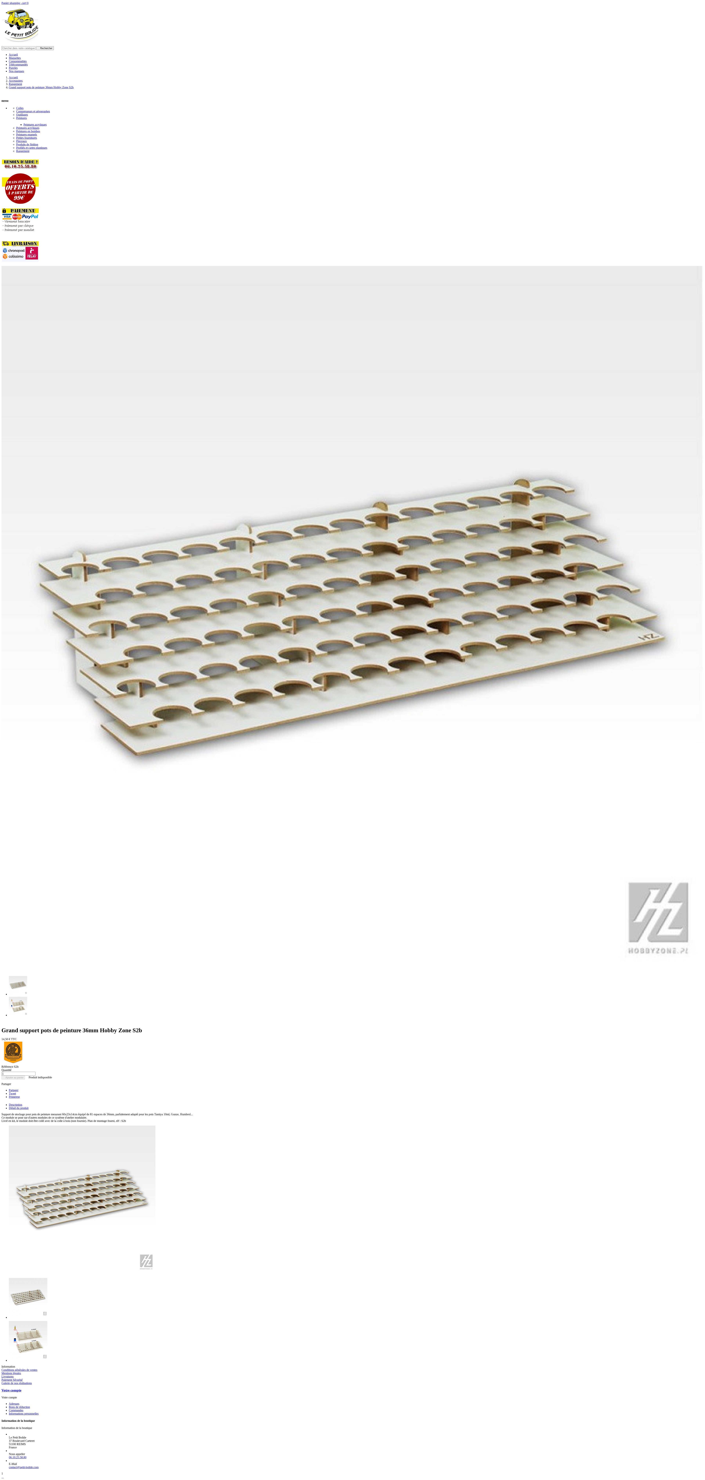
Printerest (14, 1096)
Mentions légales (11, 1373)
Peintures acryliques (35, 124)
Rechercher (45, 48)
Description (15, 1104)
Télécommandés (18, 64)
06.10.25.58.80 (17, 1457)
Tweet (12, 1093)
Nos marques (16, 71)
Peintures (21, 118)
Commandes (16, 1410)
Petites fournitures (26, 137)
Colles (20, 108)
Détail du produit (18, 1108)
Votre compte (11, 1390)
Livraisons (7, 1376)
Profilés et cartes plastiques (31, 147)
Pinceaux (21, 141)
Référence (7, 1066)
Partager (13, 1090)
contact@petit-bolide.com (24, 1467)
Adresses (14, 1403)
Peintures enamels (26, 134)
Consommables (18, 61)
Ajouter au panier (13, 1077)
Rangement (22, 151)
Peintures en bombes (28, 131)
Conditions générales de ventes (19, 1369)
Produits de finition (27, 144)
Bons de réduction (19, 1407)
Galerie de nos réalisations (16, 1383)
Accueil (13, 54)
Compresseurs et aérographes (33, 111)
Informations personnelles (24, 1413)
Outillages (22, 114)
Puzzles (13, 67)
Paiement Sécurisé (12, 1379)
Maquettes (15, 58)
